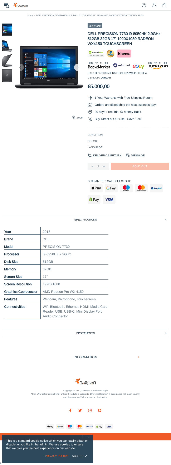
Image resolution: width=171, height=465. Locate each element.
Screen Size (13, 276)
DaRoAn (20, 5)
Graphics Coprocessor (20, 291)
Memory (10, 269)
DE (91, 62)
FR (96, 62)
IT (101, 62)
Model (8, 246)
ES (106, 62)
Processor (11, 254)
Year (7, 231)
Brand (8, 239)
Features (10, 299)
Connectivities (14, 306)
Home (30, 15)
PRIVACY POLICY (56, 456)
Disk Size (11, 261)
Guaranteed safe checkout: (109, 181)
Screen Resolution (18, 284)
